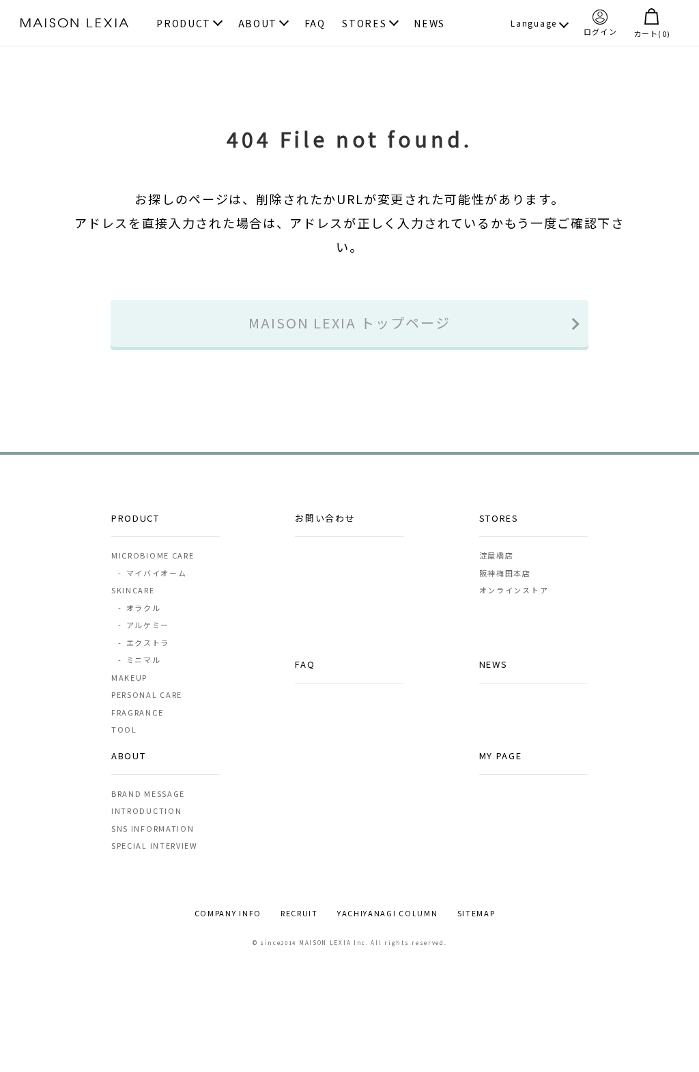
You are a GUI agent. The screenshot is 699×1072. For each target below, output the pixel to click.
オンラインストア (514, 589)
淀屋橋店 (496, 555)
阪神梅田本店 (505, 572)
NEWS (429, 24)
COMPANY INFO (228, 912)
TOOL (124, 729)
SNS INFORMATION (153, 828)
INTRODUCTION (146, 810)
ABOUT (258, 24)
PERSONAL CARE (146, 694)
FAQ (315, 24)
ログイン (600, 31)
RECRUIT (299, 912)
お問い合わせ (325, 517)
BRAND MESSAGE (148, 793)
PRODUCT (183, 24)
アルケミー (143, 624)
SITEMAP (476, 912)
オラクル (139, 607)
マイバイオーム (152, 572)
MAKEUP (129, 677)
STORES (364, 24)
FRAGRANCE (137, 712)
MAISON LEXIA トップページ (349, 323)
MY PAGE (500, 755)
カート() (651, 33)
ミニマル (139, 659)
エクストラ (143, 642)
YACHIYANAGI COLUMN (387, 912)
